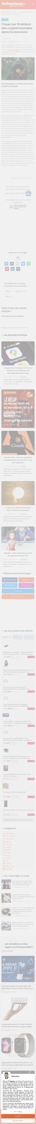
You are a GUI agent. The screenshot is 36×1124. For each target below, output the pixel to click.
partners (12, 1081)
